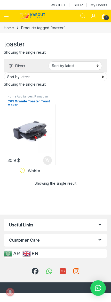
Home (9, 28)
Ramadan (41, 96)
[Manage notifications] (10, 292)
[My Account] (93, 16)
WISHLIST (58, 5)
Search (82, 16)
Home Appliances (20, 96)
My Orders (99, 5)
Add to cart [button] (47, 160)
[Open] (8, 16)
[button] (98, 288)
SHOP (78, 5)
